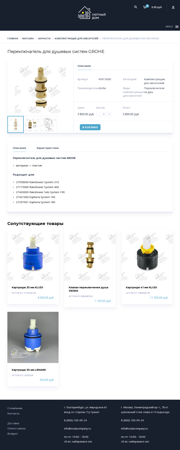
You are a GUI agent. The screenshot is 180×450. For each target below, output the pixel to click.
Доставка (13, 423)
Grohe (102, 88)
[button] (170, 27)
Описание (19, 148)
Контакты (13, 413)
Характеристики (48, 148)
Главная (12, 38)
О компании (14, 408)
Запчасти (44, 38)
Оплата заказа (16, 428)
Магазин (28, 38)
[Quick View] (52, 235)
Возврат (12, 433)
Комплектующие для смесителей (76, 38)
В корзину (90, 127)
